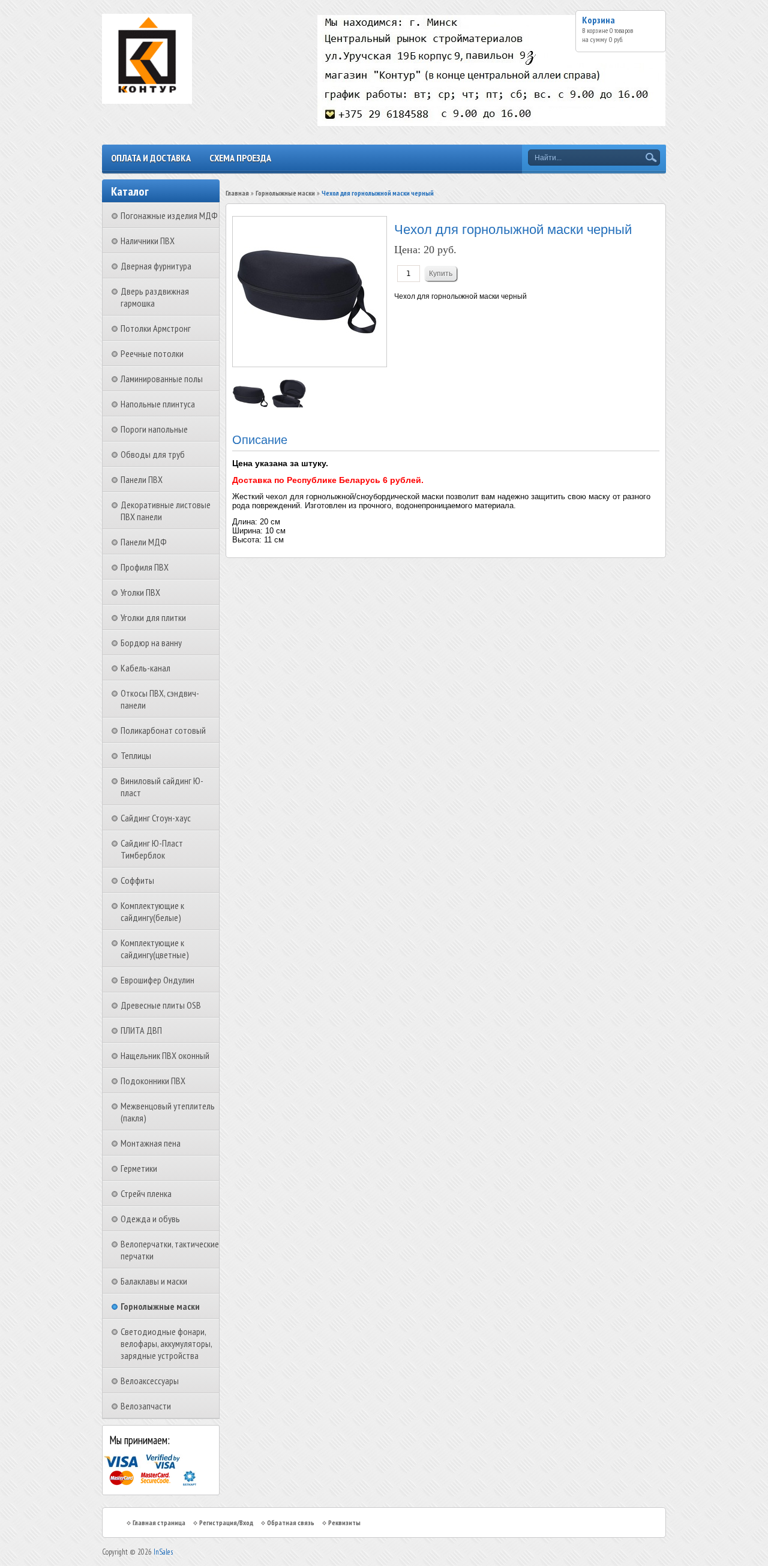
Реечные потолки (152, 353)
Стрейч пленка (146, 1193)
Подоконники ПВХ (153, 1081)
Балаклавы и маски (154, 1281)
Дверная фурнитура (156, 266)
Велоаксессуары (150, 1381)
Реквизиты (344, 1522)
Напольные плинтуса (158, 404)
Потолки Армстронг (156, 328)
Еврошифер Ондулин (157, 980)
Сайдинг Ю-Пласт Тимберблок (152, 849)
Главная (237, 192)
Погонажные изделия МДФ (169, 215)
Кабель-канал (145, 668)
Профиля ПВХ (145, 567)
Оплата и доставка (151, 158)
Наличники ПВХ (148, 241)
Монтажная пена (151, 1143)
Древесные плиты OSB (161, 1005)
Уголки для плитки (153, 617)
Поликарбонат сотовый (163, 730)
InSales (163, 1552)
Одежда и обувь (150, 1219)
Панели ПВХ (142, 479)
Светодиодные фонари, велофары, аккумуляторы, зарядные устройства (166, 1343)
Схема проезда (240, 158)
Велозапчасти (146, 1406)
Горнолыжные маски (160, 1306)
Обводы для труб (153, 454)
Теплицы (136, 755)
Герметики (139, 1168)
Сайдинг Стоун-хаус (156, 818)
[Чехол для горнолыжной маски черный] (251, 405)
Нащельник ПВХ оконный (165, 1055)
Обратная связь (290, 1522)
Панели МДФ (144, 542)
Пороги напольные (154, 429)
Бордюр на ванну (151, 643)
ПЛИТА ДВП (141, 1030)
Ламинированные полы (162, 379)
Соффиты (137, 880)
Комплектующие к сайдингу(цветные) (155, 949)
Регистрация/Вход (226, 1522)
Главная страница (159, 1522)
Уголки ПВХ (140, 592)
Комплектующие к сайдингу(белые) (152, 911)
